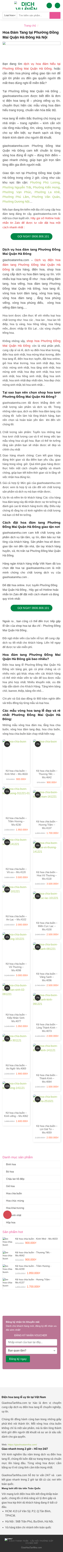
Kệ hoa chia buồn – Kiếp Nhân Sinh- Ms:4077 (16, 1018)
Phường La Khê (47, 192)
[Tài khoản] (49, 5)
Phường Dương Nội (16, 201)
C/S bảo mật (32, 1543)
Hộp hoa (10, 1222)
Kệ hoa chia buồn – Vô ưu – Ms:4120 (16, 870)
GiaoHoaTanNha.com (31, 1547)
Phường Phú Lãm (16, 197)
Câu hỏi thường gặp (41, 1541)
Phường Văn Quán (46, 197)
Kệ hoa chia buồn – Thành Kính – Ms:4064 (46, 1078)
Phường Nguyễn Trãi (17, 187)
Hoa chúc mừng (15, 1200)
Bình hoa (11, 1164)
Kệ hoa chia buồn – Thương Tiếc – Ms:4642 (46, 774)
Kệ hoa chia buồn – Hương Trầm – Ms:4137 (46, 824)
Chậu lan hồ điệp (15, 1178)
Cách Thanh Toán (18, 1541)
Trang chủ (30, 25)
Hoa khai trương (15, 1207)
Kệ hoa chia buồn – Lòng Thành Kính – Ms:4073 (46, 1027)
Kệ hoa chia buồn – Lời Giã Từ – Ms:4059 (46, 1129)
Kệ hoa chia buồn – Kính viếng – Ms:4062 (16, 1114)
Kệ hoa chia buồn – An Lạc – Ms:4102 (16, 918)
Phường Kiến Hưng (46, 187)
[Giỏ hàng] (57, 5)
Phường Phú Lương (45, 182)
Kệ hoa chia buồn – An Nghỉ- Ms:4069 (16, 1067)
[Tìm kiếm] (55, 15)
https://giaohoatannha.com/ (22, 1444)
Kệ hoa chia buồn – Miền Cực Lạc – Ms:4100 (46, 926)
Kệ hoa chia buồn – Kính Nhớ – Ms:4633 (16, 772)
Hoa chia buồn (14, 1193)
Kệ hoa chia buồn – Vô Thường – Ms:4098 (16, 967)
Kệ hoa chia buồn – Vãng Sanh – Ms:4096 (46, 977)
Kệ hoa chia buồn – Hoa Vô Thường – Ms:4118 (46, 875)
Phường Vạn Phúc (17, 192)
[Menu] (5, 5)
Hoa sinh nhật (13, 1215)
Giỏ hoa (10, 1186)
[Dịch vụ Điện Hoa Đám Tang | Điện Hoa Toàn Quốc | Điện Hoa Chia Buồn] (26, 5)
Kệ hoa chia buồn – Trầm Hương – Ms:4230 (16, 821)
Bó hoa (10, 1171)
